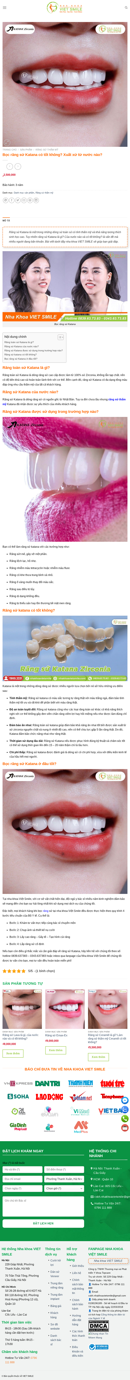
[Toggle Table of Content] (59, 337)
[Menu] (5, 7)
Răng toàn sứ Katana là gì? (19, 342)
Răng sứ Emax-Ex (56, 1035)
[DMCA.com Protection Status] (98, 1326)
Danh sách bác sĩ (55, 1340)
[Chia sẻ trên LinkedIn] (36, 200)
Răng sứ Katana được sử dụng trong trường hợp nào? (33, 350)
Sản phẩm (26, 150)
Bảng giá (55, 1306)
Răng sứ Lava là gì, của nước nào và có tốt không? (20, 1037)
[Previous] (2, 1026)
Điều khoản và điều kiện (77, 1351)
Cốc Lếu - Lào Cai (16, 1314)
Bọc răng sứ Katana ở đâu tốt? (20, 358)
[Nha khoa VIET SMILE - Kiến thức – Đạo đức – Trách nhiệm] (65, 8)
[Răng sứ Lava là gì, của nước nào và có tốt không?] (22, 1009)
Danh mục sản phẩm (24, 192)
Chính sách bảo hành (77, 1304)
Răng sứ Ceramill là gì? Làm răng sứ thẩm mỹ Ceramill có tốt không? (107, 1039)
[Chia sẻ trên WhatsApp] (5, 200)
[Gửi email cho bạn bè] (24, 200)
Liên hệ (76, 1273)
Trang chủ (10, 150)
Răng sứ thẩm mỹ (47, 150)
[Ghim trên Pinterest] (30, 200)
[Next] (127, 1026)
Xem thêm (13, 1053)
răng (45, 910)
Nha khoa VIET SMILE (108, 1260)
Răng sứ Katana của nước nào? (21, 346)
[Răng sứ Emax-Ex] (65, 1009)
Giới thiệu (78, 1265)
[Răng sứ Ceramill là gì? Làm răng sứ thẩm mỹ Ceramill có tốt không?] (107, 1009)
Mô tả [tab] (6, 220)
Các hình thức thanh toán (78, 1335)
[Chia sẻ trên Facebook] (12, 200)
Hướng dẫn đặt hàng (76, 1320)
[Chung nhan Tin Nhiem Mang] (101, 1337)
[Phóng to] (7, 142)
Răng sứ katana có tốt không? (20, 354)
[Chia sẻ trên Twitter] (18, 200)
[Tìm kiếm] (126, 7)
